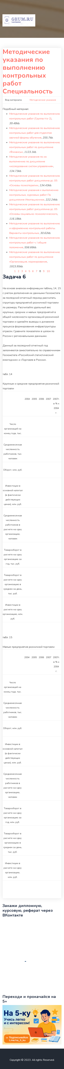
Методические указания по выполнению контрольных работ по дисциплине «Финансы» (34, 147)
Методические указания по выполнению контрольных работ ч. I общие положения (34, 242)
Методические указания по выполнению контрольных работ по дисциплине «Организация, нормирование (34, 257)
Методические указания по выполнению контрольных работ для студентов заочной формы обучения (34, 132)
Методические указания (43, 99)
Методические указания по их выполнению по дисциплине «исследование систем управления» (31, 161)
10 (48, 271)
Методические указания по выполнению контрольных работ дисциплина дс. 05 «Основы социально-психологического (34, 209)
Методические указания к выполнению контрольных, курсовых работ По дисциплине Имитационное (33, 194)
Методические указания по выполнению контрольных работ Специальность (28, 71)
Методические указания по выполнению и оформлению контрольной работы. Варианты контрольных (34, 228)
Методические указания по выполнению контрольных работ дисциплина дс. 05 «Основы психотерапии (34, 180)
